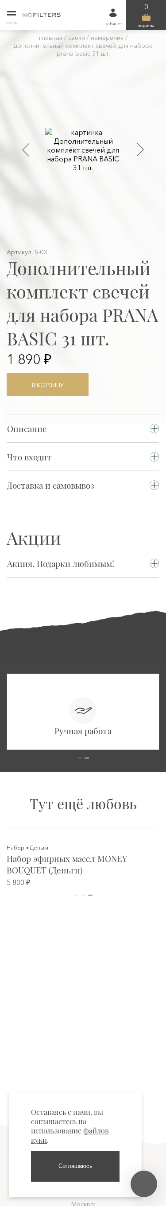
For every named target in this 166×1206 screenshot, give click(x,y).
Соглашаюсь (75, 1166)
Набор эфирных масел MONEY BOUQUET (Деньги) (67, 864)
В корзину (48, 384)
